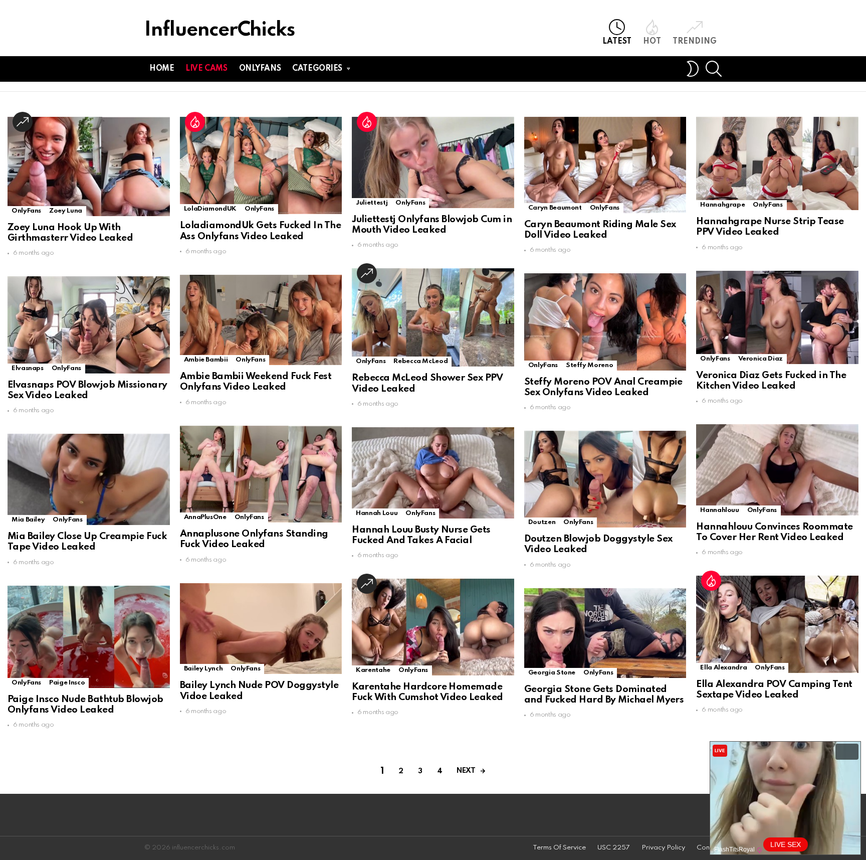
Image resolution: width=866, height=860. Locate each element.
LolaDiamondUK (210, 209)
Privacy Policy (663, 847)
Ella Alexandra (723, 667)
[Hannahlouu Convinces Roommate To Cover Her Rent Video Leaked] (777, 469)
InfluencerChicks (219, 30)
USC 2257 (613, 847)
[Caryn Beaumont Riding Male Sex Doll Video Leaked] (605, 165)
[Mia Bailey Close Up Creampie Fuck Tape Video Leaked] (89, 479)
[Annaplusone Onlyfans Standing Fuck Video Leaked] (261, 474)
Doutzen (541, 522)
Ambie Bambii (206, 360)
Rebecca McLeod (420, 361)
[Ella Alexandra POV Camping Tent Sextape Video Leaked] (777, 624)
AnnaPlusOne (205, 517)
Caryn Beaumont (555, 208)
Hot (652, 42)
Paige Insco (67, 682)
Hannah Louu (376, 513)
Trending (695, 42)
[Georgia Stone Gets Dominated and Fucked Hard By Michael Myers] (605, 633)
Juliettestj (371, 203)
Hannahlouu (719, 510)
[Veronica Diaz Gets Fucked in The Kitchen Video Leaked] (777, 317)
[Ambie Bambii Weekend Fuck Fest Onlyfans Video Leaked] (261, 320)
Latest (616, 42)
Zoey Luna (65, 211)
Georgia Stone (551, 672)
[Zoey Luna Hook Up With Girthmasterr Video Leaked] (89, 166)
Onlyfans (260, 69)
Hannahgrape (722, 205)
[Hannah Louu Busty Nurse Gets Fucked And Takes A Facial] (433, 473)
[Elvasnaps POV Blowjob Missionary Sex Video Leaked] (89, 324)
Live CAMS (206, 69)
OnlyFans (26, 211)
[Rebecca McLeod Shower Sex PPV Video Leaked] (433, 317)
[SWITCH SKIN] (693, 68)
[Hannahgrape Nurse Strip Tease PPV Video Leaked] (777, 163)
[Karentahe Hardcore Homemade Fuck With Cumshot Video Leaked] (433, 627)
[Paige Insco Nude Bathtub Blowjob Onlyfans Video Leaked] (89, 637)
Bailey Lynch (203, 668)
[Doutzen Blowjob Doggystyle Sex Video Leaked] (605, 479)
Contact (709, 847)
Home (161, 69)
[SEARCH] (714, 68)
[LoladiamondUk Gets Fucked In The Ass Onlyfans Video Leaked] (261, 165)
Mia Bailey (28, 520)
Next (466, 770)
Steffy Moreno (589, 365)
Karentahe (373, 670)
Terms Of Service (559, 847)
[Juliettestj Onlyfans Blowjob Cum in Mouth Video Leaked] (433, 162)
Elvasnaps (28, 368)
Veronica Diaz (760, 359)
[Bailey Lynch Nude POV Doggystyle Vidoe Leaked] (261, 628)
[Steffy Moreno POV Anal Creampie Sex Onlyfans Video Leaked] (605, 321)
